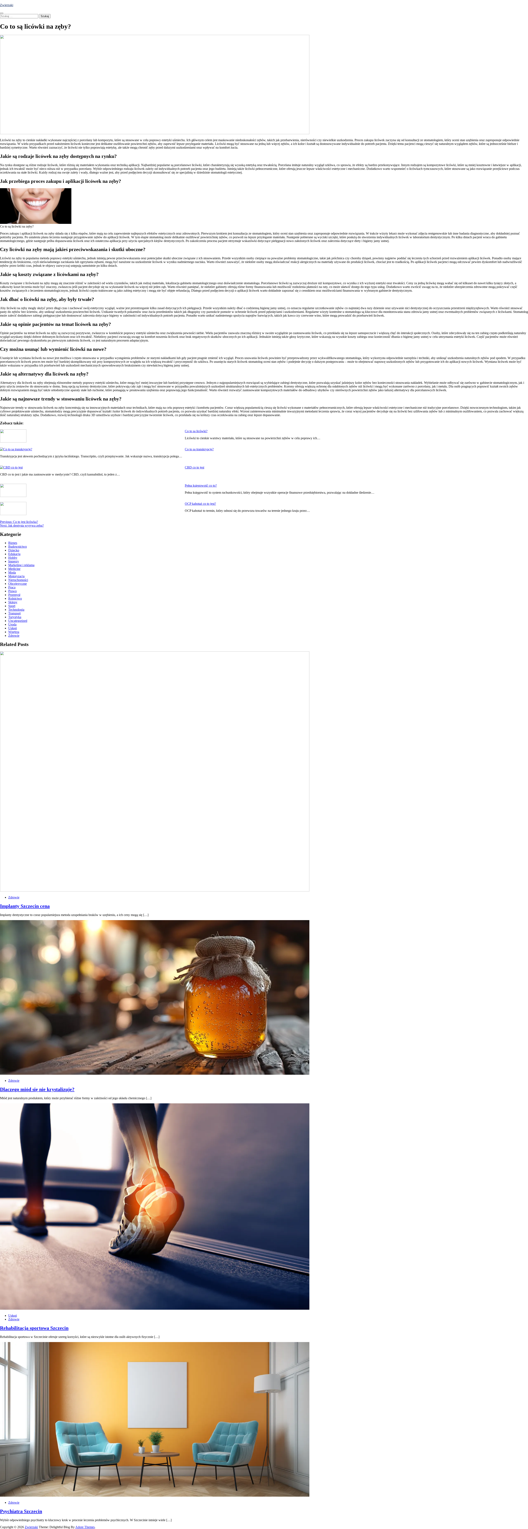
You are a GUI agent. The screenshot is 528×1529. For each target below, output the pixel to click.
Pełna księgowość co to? (201, 485)
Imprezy (13, 561)
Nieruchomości (18, 580)
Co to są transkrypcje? (199, 449)
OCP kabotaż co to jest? (200, 503)
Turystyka (14, 617)
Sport (11, 606)
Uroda (12, 624)
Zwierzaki (6, 5)
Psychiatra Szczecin (21, 1511)
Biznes (12, 543)
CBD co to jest (194, 467)
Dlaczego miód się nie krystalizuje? (37, 1089)
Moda (12, 572)
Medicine (14, 569)
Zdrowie (13, 635)
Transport (14, 613)
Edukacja (14, 554)
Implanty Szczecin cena (25, 906)
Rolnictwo (15, 598)
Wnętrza (13, 632)
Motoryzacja (16, 576)
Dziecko (13, 550)
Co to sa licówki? (196, 431)
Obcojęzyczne (17, 583)
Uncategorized (17, 620)
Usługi (12, 628)
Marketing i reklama (21, 565)
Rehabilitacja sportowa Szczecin (34, 1328)
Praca (11, 587)
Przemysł (14, 595)
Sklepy (12, 602)
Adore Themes (85, 1527)
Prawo (12, 591)
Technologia (16, 609)
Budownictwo (17, 546)
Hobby (12, 557)
